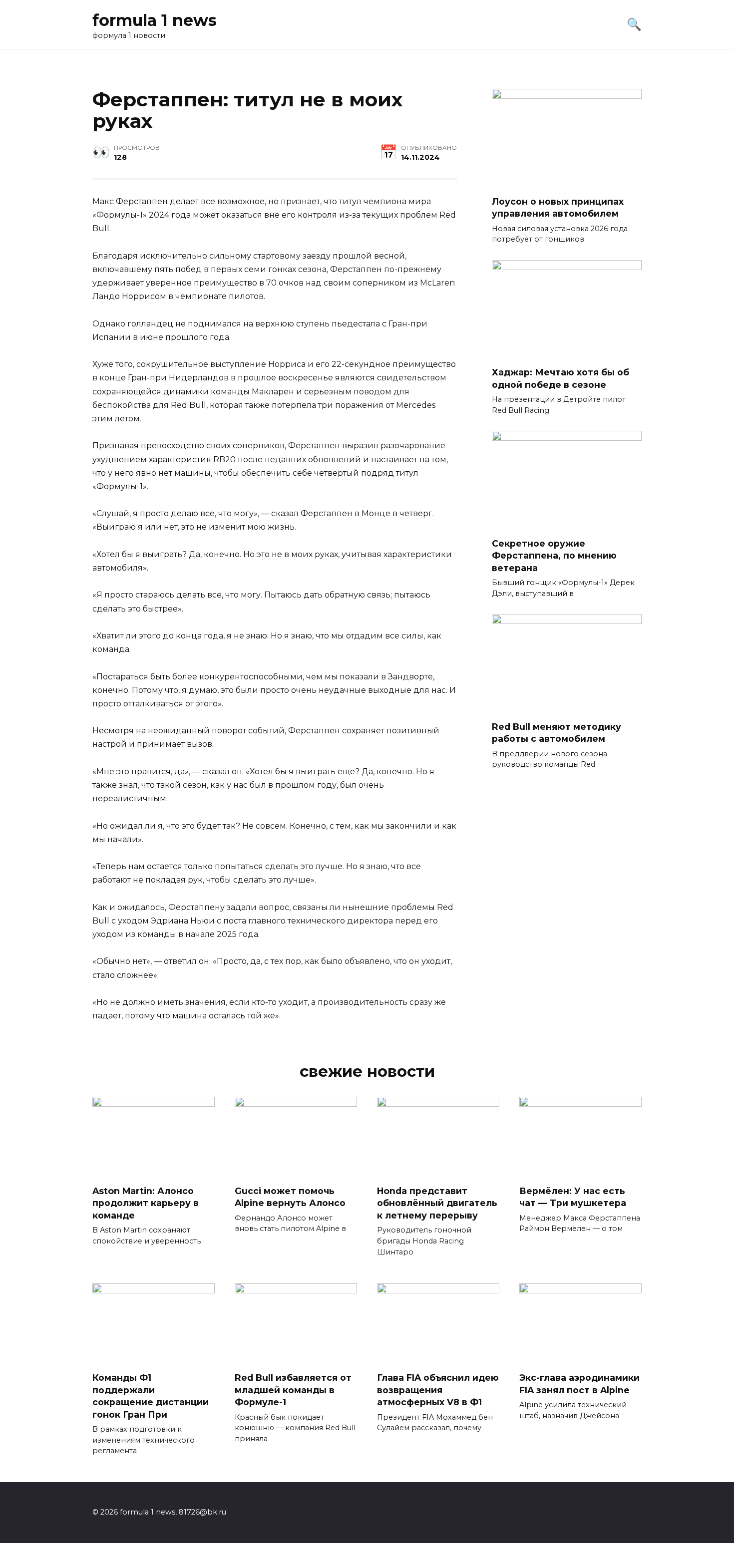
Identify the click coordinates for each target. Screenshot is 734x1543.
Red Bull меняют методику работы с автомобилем (556, 732)
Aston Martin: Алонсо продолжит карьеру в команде (145, 1202)
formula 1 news (154, 20)
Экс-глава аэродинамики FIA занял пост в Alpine (579, 1383)
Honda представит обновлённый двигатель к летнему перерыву (437, 1202)
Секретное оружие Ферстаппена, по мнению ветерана (554, 555)
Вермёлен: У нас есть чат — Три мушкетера (572, 1196)
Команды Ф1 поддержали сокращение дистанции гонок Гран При (150, 1396)
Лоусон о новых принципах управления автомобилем (558, 207)
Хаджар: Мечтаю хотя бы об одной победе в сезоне (560, 378)
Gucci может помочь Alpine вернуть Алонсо (290, 1196)
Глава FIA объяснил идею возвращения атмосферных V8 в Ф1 (438, 1389)
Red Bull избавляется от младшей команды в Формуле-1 (293, 1389)
